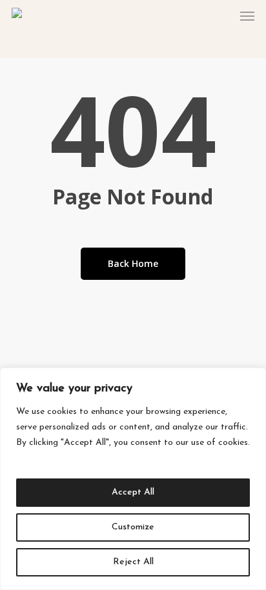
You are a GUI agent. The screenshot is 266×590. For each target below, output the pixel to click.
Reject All (133, 562)
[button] (247, 15)
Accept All (133, 492)
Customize (133, 527)
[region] (133, 479)
